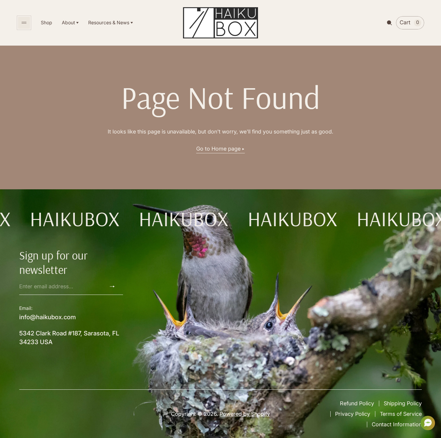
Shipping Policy (403, 403)
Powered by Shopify (245, 414)
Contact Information (397, 424)
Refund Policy (357, 403)
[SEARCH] (389, 22)
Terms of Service (401, 414)
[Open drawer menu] (24, 23)
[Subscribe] (114, 286)
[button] (426, 423)
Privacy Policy (352, 414)
